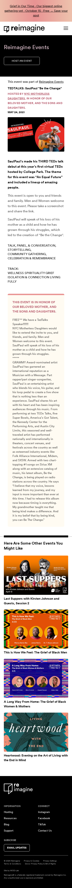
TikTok (42, 824)
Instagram (44, 812)
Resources (10, 818)
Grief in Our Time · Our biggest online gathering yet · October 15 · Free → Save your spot (36, 10)
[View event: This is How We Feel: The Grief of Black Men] (36, 629)
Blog (6, 824)
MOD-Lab (14, 870)
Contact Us (45, 830)
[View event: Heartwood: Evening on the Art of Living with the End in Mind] (36, 732)
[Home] (25, 28)
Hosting (8, 812)
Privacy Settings (50, 861)
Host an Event (22, 60)
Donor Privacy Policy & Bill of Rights (40, 863)
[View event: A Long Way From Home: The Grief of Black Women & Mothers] (36, 678)
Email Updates (16, 847)
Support (8, 830)
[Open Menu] (66, 28)
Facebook (44, 818)
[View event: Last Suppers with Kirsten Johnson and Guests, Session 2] (36, 575)
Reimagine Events (51, 82)
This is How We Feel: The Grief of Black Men (35, 652)
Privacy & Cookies (31, 861)
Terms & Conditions (12, 863)
